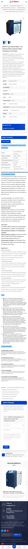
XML (18, 541)
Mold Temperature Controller (9, 7)
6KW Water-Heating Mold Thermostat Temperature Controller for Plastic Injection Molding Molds (13, 492)
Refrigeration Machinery (16, 5)
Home (6, 5)
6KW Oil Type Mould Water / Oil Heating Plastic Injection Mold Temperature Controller (13, 418)
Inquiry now (8, 125)
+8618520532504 (10, 518)
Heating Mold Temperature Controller (9, 389)
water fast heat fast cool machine (9, 396)
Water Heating (21, 7)
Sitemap (14, 541)
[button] (26, 483)
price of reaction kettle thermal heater (9, 394)
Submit (16, 534)
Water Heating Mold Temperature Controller (15, 387)
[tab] (6, 141)
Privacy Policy (23, 541)
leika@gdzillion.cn (10, 505)
